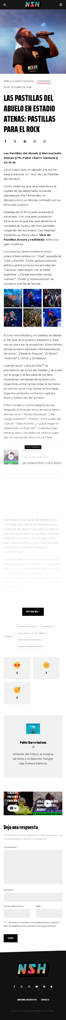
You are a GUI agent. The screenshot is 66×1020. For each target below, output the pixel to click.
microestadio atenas (31, 640)
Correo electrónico (14, 906)
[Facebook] (14, 986)
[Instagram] (29, 986)
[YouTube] (37, 986)
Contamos (44, 81)
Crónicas (48, 626)
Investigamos (30, 450)
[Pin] (25, 141)
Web (38, 906)
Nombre (9, 889)
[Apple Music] (51, 986)
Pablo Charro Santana (19, 81)
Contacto (45, 999)
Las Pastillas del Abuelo (33, 633)
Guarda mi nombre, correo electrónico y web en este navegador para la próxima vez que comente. (31, 924)
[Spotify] (44, 986)
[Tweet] (15, 141)
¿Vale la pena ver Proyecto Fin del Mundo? (42, 463)
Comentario (11, 847)
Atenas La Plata (28, 626)
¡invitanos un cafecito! (27, 999)
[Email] (34, 141)
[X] (21, 986)
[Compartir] (5, 141)
